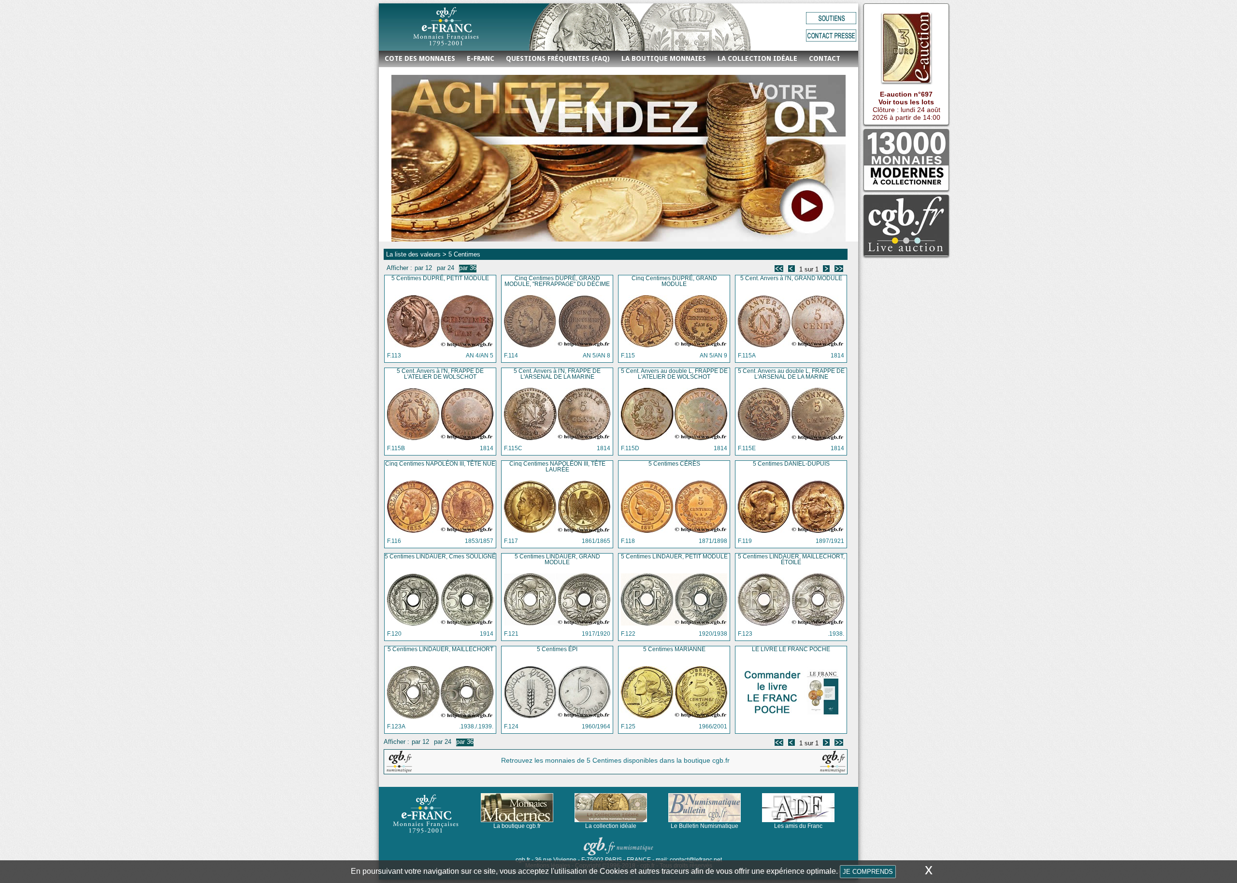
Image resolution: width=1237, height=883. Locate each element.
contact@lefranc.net (696, 859)
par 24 (445, 267)
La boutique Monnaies (663, 58)
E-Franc (480, 58)
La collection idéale (757, 58)
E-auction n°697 (906, 94)
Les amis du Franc (798, 826)
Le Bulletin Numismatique (704, 826)
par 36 (467, 267)
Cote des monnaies (420, 58)
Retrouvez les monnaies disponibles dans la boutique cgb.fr (615, 760)
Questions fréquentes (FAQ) (558, 58)
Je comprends (868, 871)
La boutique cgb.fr (517, 826)
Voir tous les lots (906, 102)
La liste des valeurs (413, 254)
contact (824, 58)
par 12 (423, 267)
